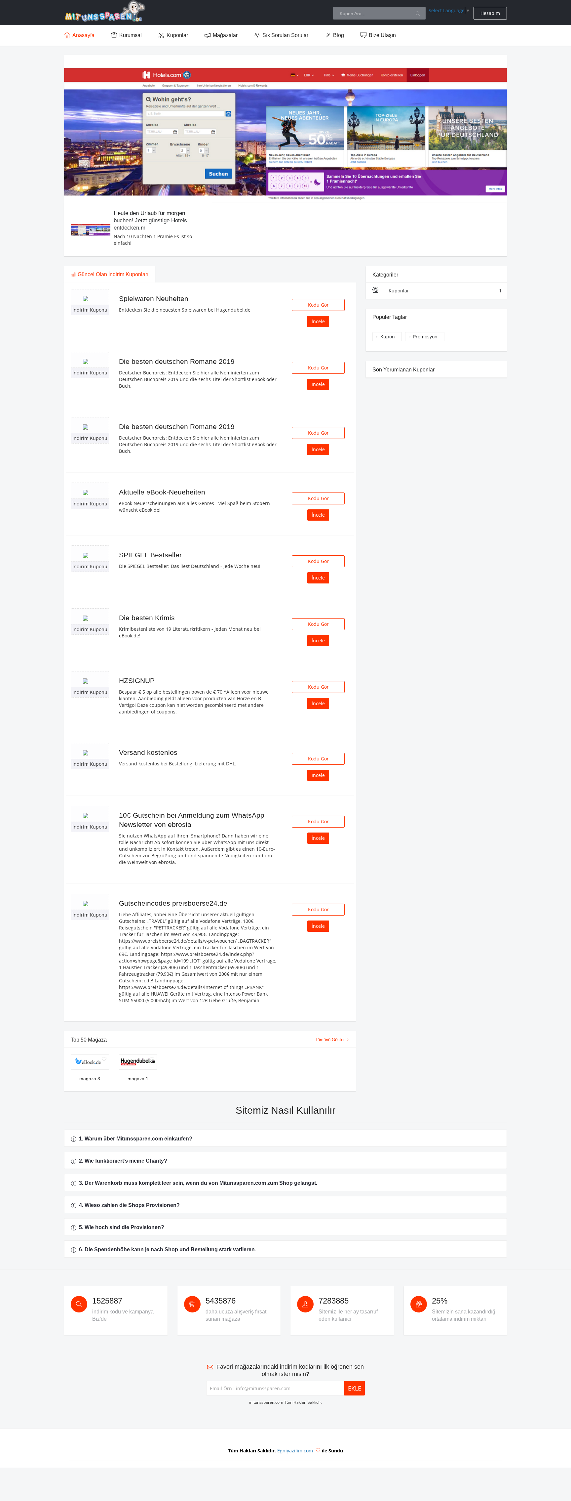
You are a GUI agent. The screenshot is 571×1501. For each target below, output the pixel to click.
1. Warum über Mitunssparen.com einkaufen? (135, 1138)
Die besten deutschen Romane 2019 (177, 361)
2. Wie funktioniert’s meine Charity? (123, 1161)
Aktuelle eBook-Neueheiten (162, 492)
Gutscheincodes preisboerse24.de (173, 903)
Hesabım (490, 13)
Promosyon (425, 336)
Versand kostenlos (148, 752)
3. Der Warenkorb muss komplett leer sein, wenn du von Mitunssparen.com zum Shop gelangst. (198, 1183)
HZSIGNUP (137, 680)
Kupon (387, 336)
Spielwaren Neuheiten (153, 298)
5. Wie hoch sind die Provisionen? (121, 1227)
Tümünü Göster (330, 1039)
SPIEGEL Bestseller (150, 555)
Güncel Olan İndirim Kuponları (113, 274)
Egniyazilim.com (295, 1450)
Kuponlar (445, 290)
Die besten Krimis (147, 618)
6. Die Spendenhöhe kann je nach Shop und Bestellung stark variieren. (167, 1249)
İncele (318, 321)
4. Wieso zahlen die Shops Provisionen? (129, 1205)
